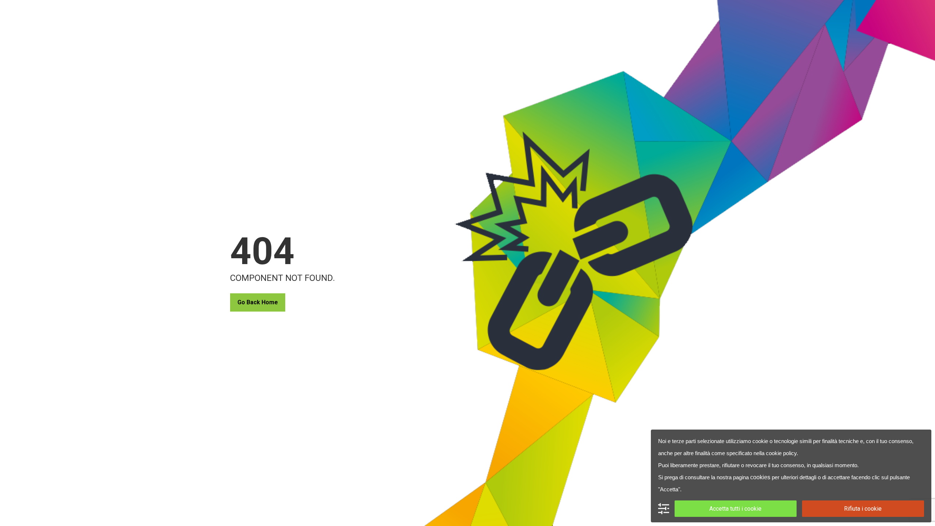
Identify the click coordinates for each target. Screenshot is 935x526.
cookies (760, 477)
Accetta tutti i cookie (735, 508)
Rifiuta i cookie (863, 508)
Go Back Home (257, 302)
